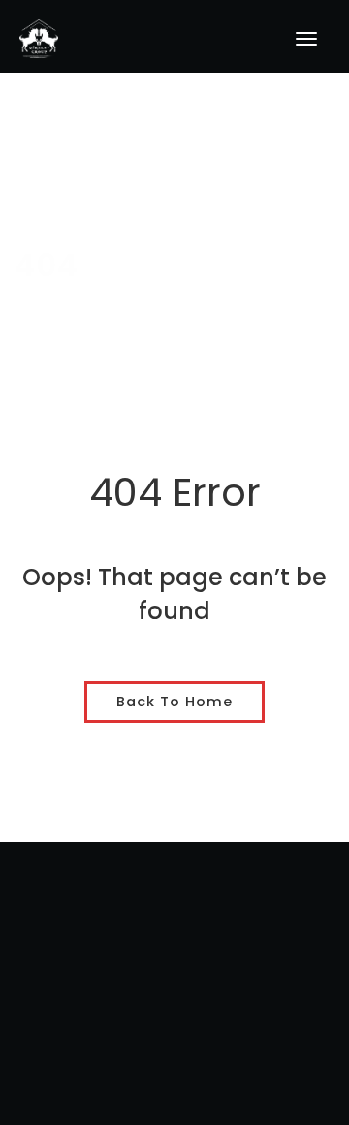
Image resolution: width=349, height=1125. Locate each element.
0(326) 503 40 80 (175, 1054)
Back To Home (174, 701)
